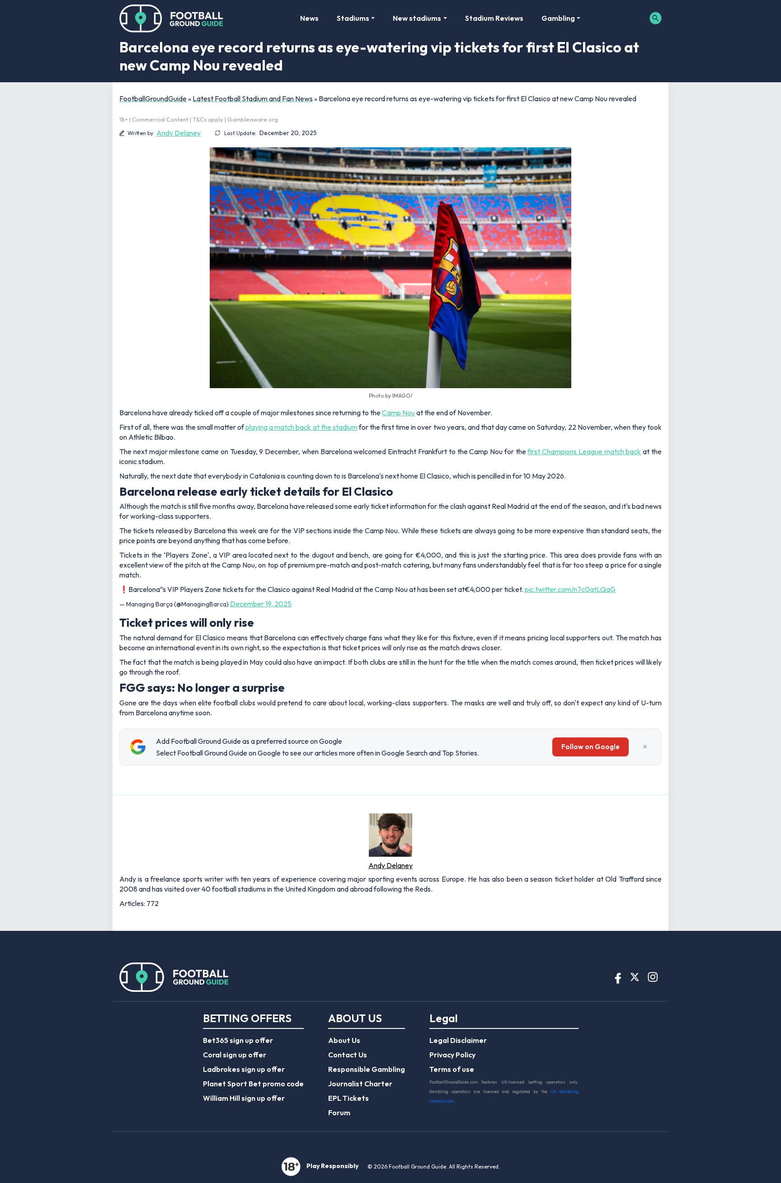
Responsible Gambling (366, 1069)
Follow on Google (590, 746)
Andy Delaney (178, 132)
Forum (339, 1112)
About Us (344, 1040)
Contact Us (347, 1054)
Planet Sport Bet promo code (253, 1083)
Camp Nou (398, 412)
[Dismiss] (645, 747)
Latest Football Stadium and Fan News (253, 98)
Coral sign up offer (234, 1054)
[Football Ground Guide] (171, 18)
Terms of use (451, 1069)
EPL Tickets (348, 1098)
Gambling (558, 18)
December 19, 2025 (261, 603)
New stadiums (417, 18)
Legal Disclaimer (458, 1040)
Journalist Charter (360, 1083)
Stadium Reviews (494, 18)
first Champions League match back (584, 451)
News (309, 18)
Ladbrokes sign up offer (244, 1069)
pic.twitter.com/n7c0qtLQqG (570, 589)
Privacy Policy (452, 1054)
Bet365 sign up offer (238, 1040)
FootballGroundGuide (153, 98)
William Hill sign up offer (244, 1098)
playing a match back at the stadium (301, 427)
